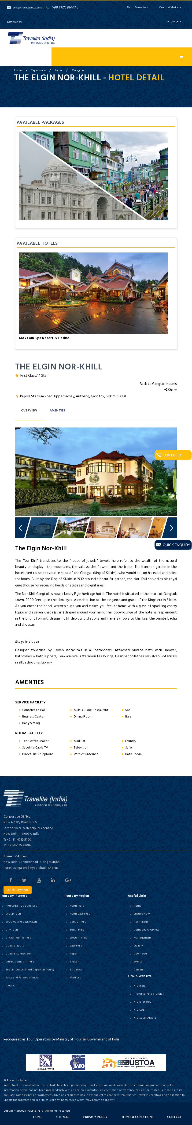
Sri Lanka (76, 969)
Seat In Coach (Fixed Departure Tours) (30, 969)
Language (173, 21)
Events (138, 961)
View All (11, 985)
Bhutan (74, 961)
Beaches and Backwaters (21, 921)
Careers (139, 969)
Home (137, 906)
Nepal (73, 953)
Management (142, 937)
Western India (78, 937)
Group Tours (14, 914)
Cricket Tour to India (18, 937)
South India (77, 929)
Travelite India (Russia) (149, 994)
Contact (174, 1117)
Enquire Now (142, 914)
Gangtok (78, 70)
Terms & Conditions (137, 1117)
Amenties (57, 410)
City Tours (12, 929)
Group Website (168, 7)
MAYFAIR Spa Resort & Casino (44, 338)
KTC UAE (139, 1010)
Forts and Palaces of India (22, 977)
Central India (78, 921)
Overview (29, 410)
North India (77, 906)
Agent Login (141, 921)
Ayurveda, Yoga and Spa (21, 906)
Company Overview (146, 929)
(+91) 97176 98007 (64, 7)
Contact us (14, 21)
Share (172, 390)
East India (76, 945)
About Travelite (136, 7)
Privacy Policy (95, 1117)
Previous (21, 470)
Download (140, 953)
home (18, 70)
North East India (80, 914)
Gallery (138, 945)
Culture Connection (18, 953)
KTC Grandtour (143, 1002)
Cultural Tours (15, 945)
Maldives (75, 977)
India (59, 70)
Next (170, 470)
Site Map (63, 1117)
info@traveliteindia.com (27, 7)
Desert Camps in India (20, 961)
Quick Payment (18, 889)
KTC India (140, 986)
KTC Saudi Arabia (145, 1018)
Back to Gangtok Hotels (158, 384)
